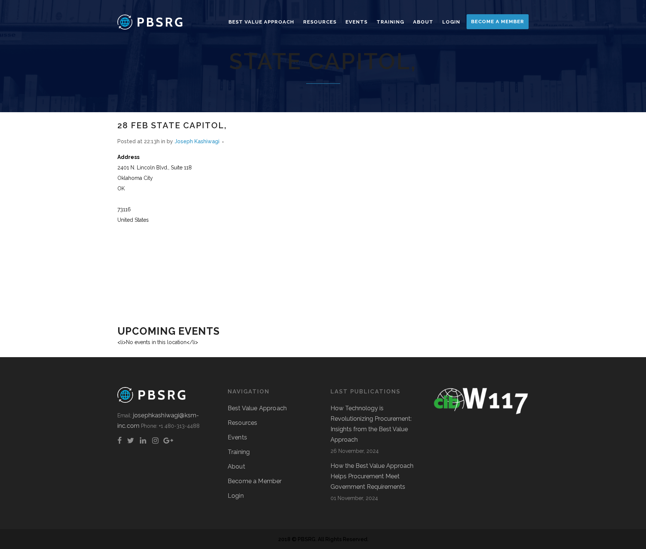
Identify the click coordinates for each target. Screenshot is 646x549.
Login (236, 495)
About (236, 466)
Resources (242, 422)
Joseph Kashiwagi (197, 141)
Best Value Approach (257, 408)
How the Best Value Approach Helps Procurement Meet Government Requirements (371, 476)
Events (237, 437)
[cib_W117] (481, 412)
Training (239, 452)
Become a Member (255, 481)
